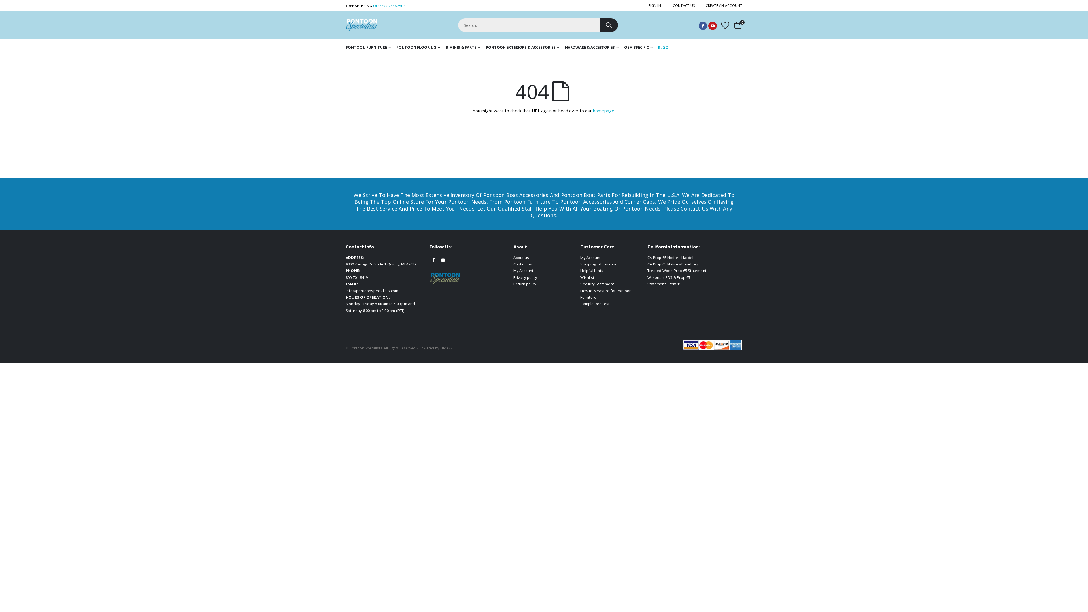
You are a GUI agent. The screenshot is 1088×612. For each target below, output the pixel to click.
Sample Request (594, 303)
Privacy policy (525, 277)
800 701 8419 (357, 277)
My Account (523, 270)
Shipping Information (598, 264)
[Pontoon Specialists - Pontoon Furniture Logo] (361, 25)
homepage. (604, 110)
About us (521, 257)
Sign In (655, 5)
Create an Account (724, 5)
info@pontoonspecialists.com (372, 290)
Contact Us (684, 5)
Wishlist (587, 277)
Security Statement (597, 283)
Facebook (703, 26)
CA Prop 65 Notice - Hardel (670, 257)
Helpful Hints (591, 270)
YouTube (712, 26)
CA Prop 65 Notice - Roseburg (673, 264)
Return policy (525, 283)
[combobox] (538, 25)
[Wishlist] (725, 25)
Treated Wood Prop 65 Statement (676, 270)
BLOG (663, 47)
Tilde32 (446, 348)
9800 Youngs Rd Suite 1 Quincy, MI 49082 (381, 264)
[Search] (609, 25)
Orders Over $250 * (376, 5)
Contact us (522, 264)
